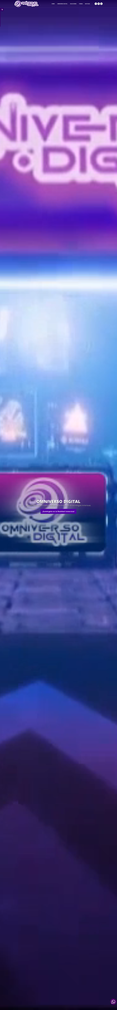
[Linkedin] (101, 4)
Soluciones (73, 3)
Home (53, 3)
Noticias (87, 3)
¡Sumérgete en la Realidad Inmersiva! (58, 511)
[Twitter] (98, 4)
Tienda (81, 3)
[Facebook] (96, 4)
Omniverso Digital (62, 3)
